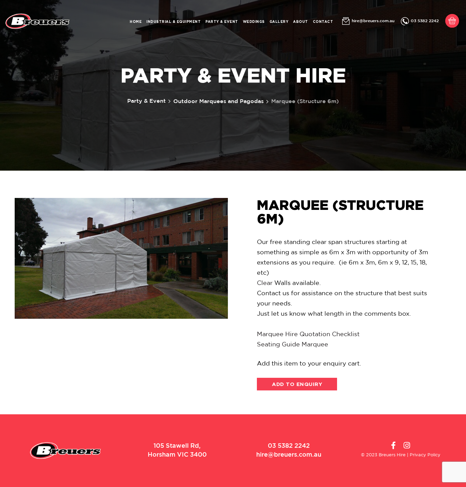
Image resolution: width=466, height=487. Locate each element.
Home (136, 22)
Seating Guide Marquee (292, 344)
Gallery (279, 22)
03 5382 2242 (425, 21)
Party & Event (221, 22)
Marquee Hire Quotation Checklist (308, 334)
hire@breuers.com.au (373, 21)
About (300, 22)
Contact (323, 22)
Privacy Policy (425, 455)
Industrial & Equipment (173, 22)
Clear (265, 283)
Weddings (254, 22)
